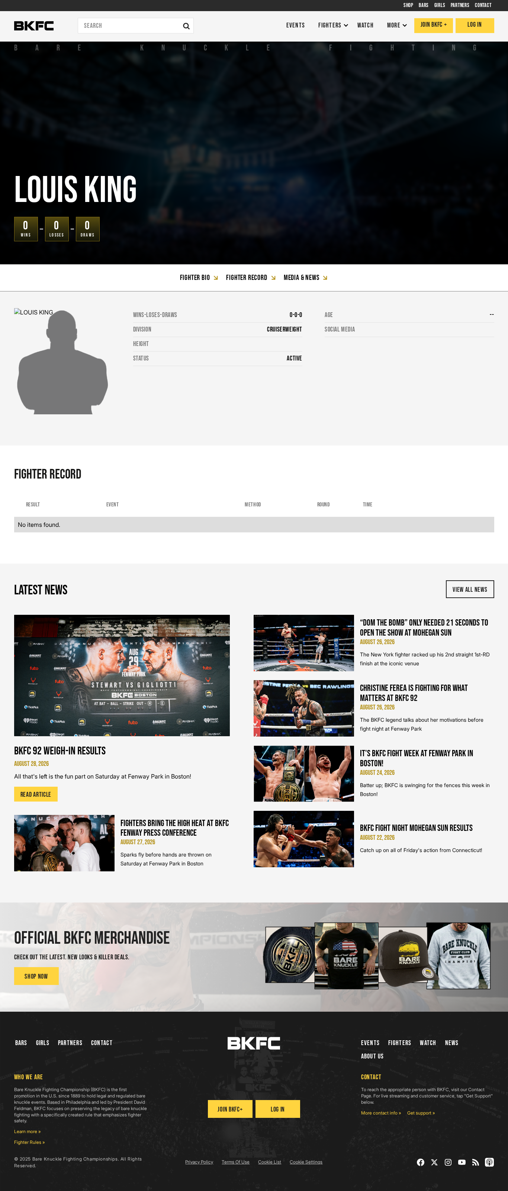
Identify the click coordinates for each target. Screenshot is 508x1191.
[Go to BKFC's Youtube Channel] (462, 1162)
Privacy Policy (199, 1162)
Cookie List (269, 1162)
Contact (102, 1043)
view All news (470, 590)
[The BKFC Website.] (254, 1043)
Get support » (421, 1113)
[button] (331, 26)
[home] (34, 26)
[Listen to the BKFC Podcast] (489, 1162)
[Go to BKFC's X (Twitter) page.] (434, 1162)
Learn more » (27, 1131)
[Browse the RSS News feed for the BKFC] (475, 1162)
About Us (372, 1056)
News (452, 1043)
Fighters (399, 1043)
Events (370, 1043)
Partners (70, 1043)
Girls (42, 1043)
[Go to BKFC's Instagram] (448, 1162)
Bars (21, 1043)
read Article (36, 795)
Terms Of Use (236, 1162)
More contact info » (381, 1113)
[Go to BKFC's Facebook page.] (420, 1162)
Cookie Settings (306, 1162)
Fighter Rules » (29, 1142)
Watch (428, 1043)
